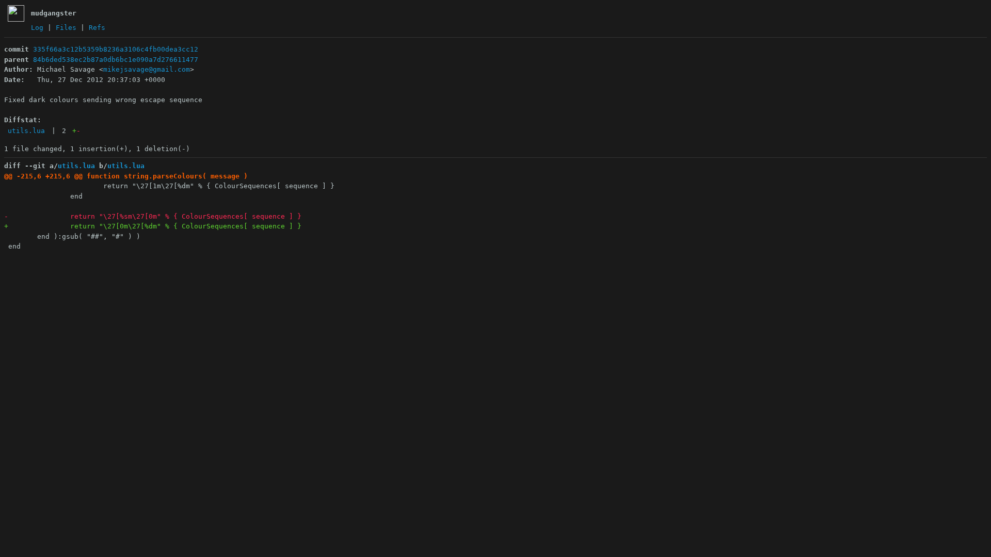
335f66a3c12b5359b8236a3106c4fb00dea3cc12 (115, 49)
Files (66, 27)
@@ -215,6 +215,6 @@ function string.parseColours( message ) (126, 176)
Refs (97, 27)
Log (37, 27)
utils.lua (26, 131)
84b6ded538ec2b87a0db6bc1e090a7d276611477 (115, 59)
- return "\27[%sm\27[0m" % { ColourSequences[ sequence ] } (152, 216)
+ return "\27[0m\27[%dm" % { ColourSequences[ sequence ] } (152, 226)
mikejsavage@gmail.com (146, 69)
